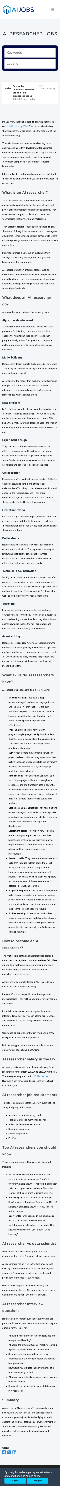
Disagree (37, 1480)
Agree (15, 1480)
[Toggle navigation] (53, 9)
